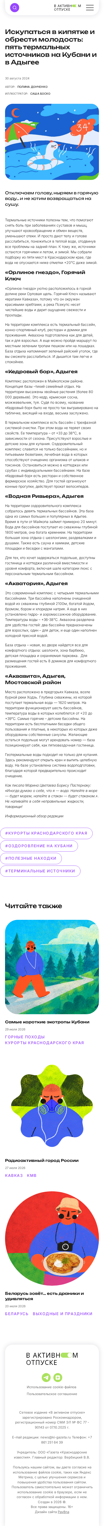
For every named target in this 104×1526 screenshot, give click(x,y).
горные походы (25, 1037)
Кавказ (14, 1175)
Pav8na (63, 1512)
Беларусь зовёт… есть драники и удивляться (44, 1296)
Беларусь (17, 1313)
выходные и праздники (62, 1313)
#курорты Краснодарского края (46, 833)
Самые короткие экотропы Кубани (47, 1022)
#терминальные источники (40, 871)
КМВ (32, 1175)
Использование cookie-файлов (51, 1387)
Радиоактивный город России (42, 1160)
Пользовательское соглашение (52, 1394)
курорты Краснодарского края (44, 1042)
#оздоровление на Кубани (39, 845)
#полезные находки (31, 858)
